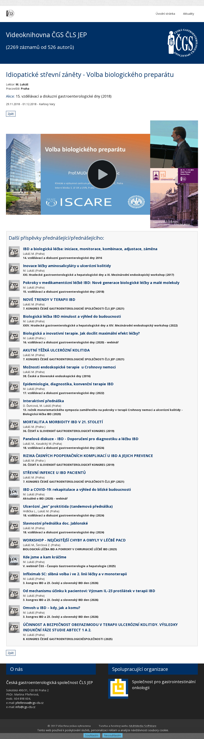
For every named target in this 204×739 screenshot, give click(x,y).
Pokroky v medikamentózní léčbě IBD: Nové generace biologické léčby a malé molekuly (101, 282)
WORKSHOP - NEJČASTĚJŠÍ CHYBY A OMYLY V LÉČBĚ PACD (74, 540)
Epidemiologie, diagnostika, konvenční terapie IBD (68, 384)
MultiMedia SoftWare (142, 726)
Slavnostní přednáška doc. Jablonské (55, 523)
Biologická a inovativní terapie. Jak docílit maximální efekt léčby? (81, 333)
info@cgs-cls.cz (25, 707)
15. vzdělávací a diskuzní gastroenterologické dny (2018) (63, 96)
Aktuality (188, 13)
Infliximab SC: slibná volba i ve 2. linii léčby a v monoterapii (75, 573)
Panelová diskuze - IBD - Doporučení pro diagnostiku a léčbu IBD (80, 438)
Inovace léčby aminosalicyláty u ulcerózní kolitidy (67, 265)
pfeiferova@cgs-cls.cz (29, 703)
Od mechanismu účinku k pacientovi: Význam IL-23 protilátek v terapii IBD (89, 590)
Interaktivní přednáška (43, 400)
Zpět (11, 114)
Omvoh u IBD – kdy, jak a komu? (51, 607)
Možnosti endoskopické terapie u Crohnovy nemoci (69, 367)
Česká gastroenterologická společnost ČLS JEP (49, 682)
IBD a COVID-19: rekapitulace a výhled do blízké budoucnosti (77, 489)
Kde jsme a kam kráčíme (44, 557)
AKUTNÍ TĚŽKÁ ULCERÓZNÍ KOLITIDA (56, 350)
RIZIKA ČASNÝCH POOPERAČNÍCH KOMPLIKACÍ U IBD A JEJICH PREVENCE (88, 455)
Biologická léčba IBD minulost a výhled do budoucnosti (72, 316)
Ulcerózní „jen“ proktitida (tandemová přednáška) (68, 506)
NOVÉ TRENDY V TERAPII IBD (49, 299)
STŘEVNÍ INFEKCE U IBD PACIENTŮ (54, 472)
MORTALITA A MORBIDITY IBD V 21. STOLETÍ (63, 421)
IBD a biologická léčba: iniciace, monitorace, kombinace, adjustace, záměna (90, 248)
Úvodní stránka (165, 13)
